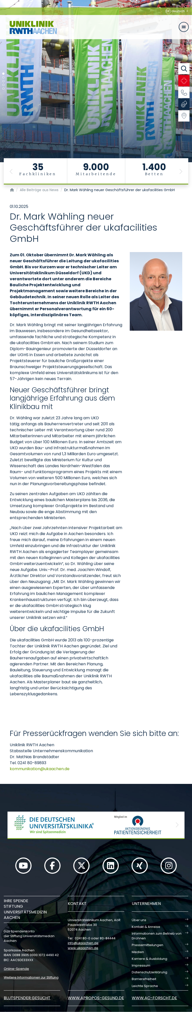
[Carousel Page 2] (3, 77)
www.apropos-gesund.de (96, 998)
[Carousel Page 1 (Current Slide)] (3, 74)
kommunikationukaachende (40, 769)
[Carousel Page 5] (3, 89)
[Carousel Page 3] (3, 81)
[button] (11, 171)
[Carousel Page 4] (3, 85)
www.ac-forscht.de (154, 998)
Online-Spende (16, 969)
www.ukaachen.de (83, 948)
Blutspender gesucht (27, 998)
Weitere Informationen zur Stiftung (31, 977)
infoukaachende (83, 943)
